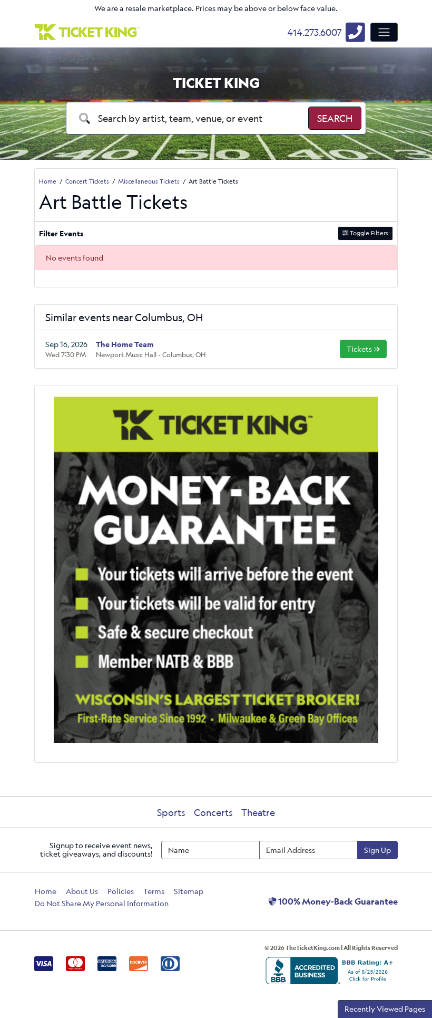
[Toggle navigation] (384, 32)
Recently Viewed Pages (385, 1009)
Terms (153, 891)
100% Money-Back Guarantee (337, 901)
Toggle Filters (368, 233)
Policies (120, 891)
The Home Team (125, 344)
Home (45, 891)
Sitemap (188, 891)
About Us (82, 891)
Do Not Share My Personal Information (102, 903)
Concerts (213, 812)
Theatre (258, 812)
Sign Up (377, 850)
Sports (171, 812)
